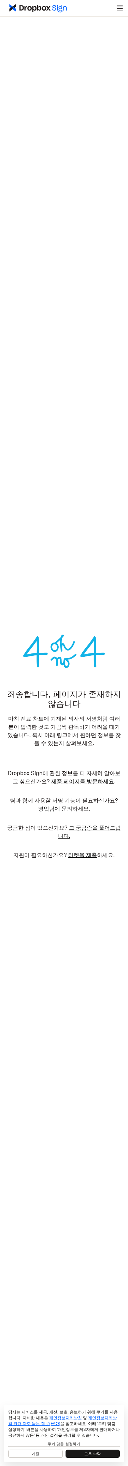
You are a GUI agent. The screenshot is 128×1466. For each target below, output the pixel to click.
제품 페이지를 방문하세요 (82, 781)
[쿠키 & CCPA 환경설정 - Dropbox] (64, 1433)
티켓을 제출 (82, 855)
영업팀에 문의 (55, 809)
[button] (120, 8)
